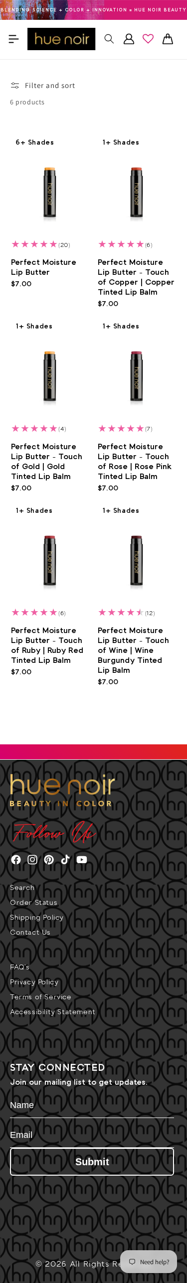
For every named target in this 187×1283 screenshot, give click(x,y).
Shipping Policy (37, 918)
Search (22, 888)
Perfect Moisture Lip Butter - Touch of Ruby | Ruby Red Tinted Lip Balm (47, 646)
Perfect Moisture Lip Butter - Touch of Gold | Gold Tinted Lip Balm (46, 462)
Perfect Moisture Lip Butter (43, 267)
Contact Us (30, 933)
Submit (92, 1161)
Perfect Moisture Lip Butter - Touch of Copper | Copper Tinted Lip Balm (136, 277)
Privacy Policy (34, 983)
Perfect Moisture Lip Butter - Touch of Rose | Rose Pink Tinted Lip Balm (135, 462)
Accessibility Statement (53, 1013)
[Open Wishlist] (148, 39)
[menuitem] (93, 892)
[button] (13, 39)
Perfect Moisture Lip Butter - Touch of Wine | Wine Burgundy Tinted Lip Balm (133, 651)
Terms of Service (41, 998)
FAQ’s (20, 968)
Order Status (33, 903)
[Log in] (128, 39)
